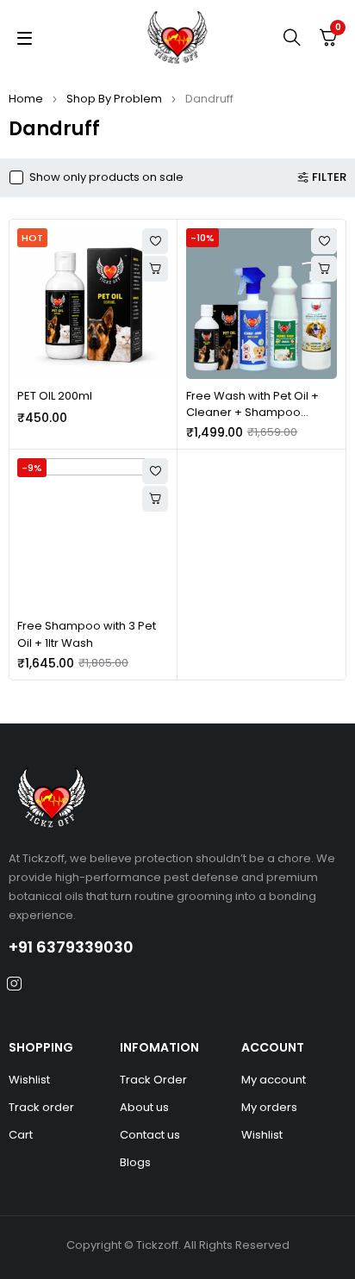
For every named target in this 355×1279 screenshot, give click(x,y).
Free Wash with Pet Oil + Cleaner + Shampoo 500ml (252, 413)
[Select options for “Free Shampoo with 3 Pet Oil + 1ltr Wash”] (155, 499)
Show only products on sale (106, 177)
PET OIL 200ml (54, 396)
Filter (329, 177)
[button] (155, 269)
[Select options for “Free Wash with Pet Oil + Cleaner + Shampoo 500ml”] (324, 269)
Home (26, 98)
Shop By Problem (114, 98)
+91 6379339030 (71, 947)
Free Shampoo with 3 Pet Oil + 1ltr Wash (86, 634)
